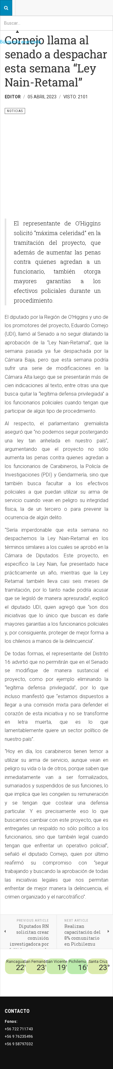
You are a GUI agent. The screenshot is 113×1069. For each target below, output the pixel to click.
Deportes (83, 977)
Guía (87, 985)
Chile (68, 977)
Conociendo (50, 977)
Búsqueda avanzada (20, 41)
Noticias (100, 985)
